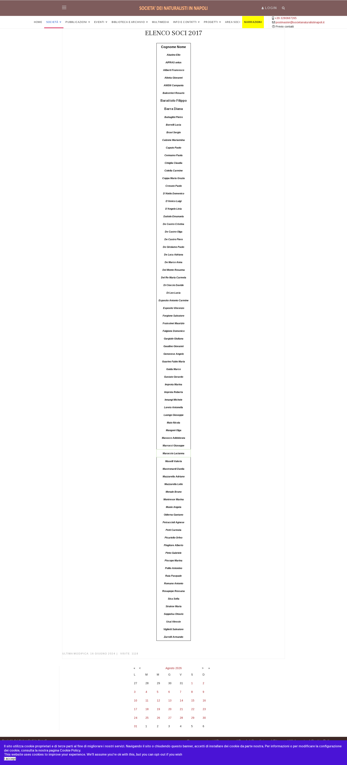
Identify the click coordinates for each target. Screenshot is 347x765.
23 (204, 709)
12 (158, 700)
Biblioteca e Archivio (128, 22)
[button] (269, 8)
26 (158, 717)
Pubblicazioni (76, 22)
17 (135, 709)
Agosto (170, 668)
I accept (10, 758)
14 (181, 700)
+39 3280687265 (286, 18)
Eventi (99, 22)
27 (169, 717)
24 (135, 717)
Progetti (211, 22)
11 (146, 700)
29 (192, 717)
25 (147, 717)
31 (135, 726)
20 (169, 709)
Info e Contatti (185, 22)
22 (192, 709)
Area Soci (232, 22)
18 (147, 709)
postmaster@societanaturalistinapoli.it (300, 22)
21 (181, 709)
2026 (178, 668)
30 (204, 717)
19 (158, 709)
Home (38, 22)
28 (181, 717)
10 (135, 700)
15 (192, 700)
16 (204, 700)
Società (52, 22)
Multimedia (160, 22)
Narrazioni (253, 22)
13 (169, 700)
